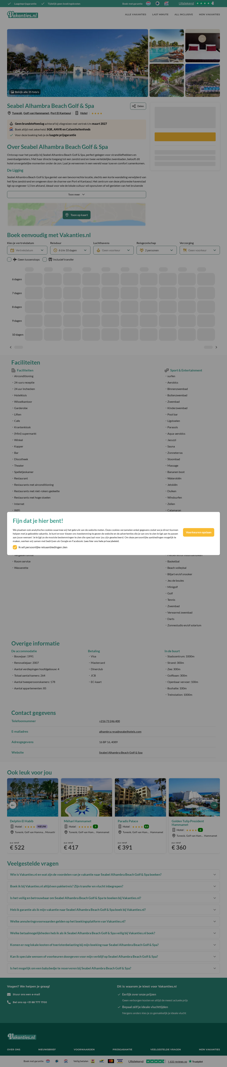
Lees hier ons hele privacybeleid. (101, 541)
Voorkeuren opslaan (198, 532)
